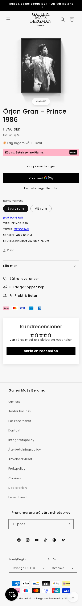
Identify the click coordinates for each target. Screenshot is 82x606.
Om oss (14, 402)
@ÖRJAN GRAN (13, 217)
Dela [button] (10, 250)
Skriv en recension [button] (41, 351)
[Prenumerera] (68, 524)
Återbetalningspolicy (24, 449)
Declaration (17, 488)
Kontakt (14, 430)
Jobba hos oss (19, 411)
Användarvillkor (20, 459)
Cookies (14, 478)
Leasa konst (17, 497)
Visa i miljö (41, 101)
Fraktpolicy (17, 468)
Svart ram (16, 208)
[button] (8, 19)
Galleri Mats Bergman (33, 598)
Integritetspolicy (21, 440)
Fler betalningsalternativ (41, 188)
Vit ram (41, 208)
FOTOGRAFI (21, 229)
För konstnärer (19, 421)
